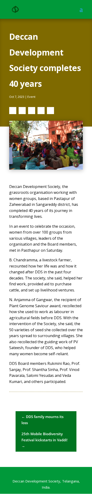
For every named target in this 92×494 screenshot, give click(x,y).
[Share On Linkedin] (31, 110)
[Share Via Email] (41, 110)
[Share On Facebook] (12, 110)
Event (31, 97)
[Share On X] (22, 110)
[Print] (50, 110)
